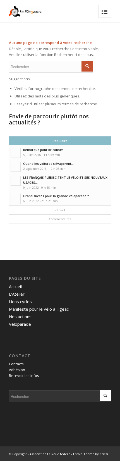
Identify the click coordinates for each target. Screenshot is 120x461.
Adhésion (17, 369)
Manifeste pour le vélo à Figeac (39, 309)
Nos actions (20, 316)
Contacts (16, 363)
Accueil (15, 286)
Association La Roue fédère (50, 454)
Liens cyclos (20, 301)
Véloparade (20, 324)
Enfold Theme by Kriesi (90, 454)
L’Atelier (17, 294)
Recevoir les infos (24, 375)
